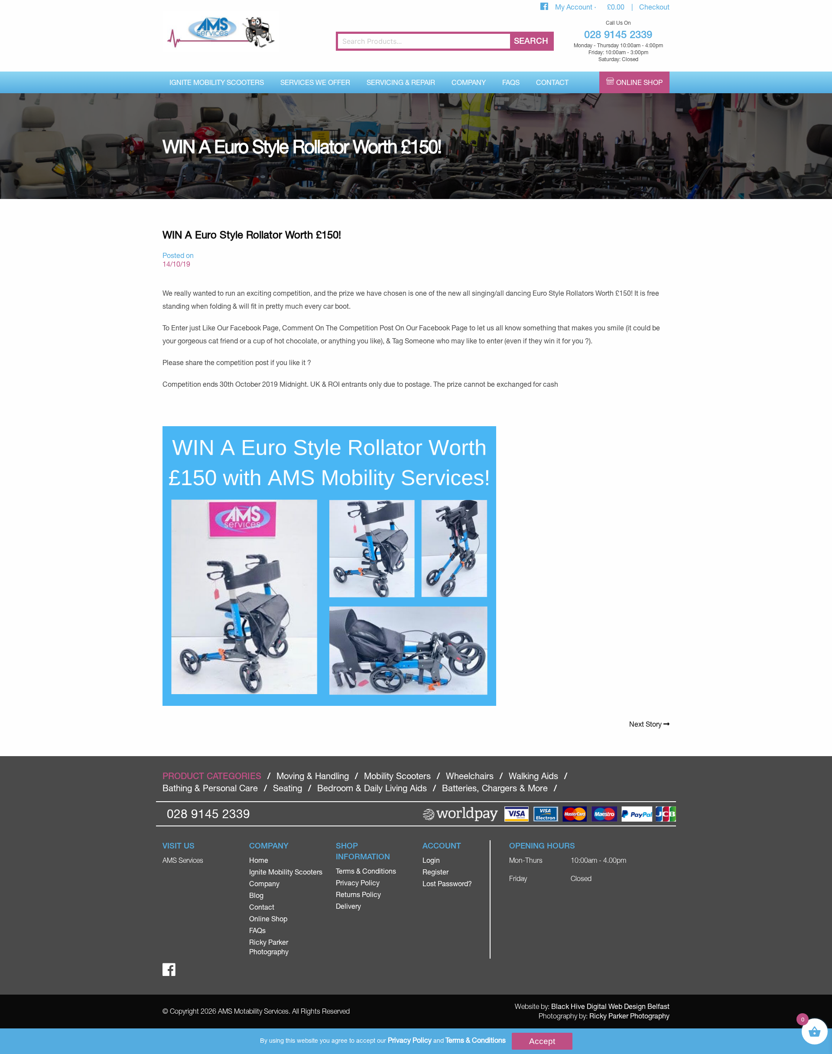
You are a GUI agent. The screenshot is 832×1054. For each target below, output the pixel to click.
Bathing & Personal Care (210, 788)
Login (431, 860)
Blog (256, 895)
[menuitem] (216, 82)
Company (469, 82)
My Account (574, 7)
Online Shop (639, 82)
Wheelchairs (470, 776)
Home (258, 860)
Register (435, 872)
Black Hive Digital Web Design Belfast (610, 1006)
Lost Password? (447, 883)
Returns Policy (358, 894)
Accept (542, 1041)
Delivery (348, 906)
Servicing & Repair (401, 82)
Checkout (654, 7)
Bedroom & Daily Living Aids (372, 788)
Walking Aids (533, 776)
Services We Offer (315, 82)
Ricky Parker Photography (629, 1016)
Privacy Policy (358, 882)
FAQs (511, 82)
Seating (287, 788)
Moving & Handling (312, 776)
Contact (552, 82)
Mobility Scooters (397, 776)
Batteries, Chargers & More (495, 788)
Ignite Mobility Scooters (216, 82)
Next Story (646, 724)
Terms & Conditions (366, 871)
